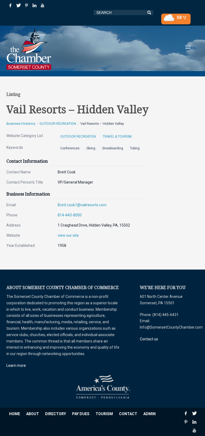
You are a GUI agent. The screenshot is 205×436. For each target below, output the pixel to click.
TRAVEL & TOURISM (117, 136)
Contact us (149, 339)
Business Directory (20, 124)
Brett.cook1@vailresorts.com (82, 205)
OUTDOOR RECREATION (58, 124)
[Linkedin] (34, 5)
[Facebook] (10, 5)
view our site (68, 235)
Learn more (16, 365)
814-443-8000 (70, 215)
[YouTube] (42, 5)
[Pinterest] (26, 5)
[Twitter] (18, 5)
